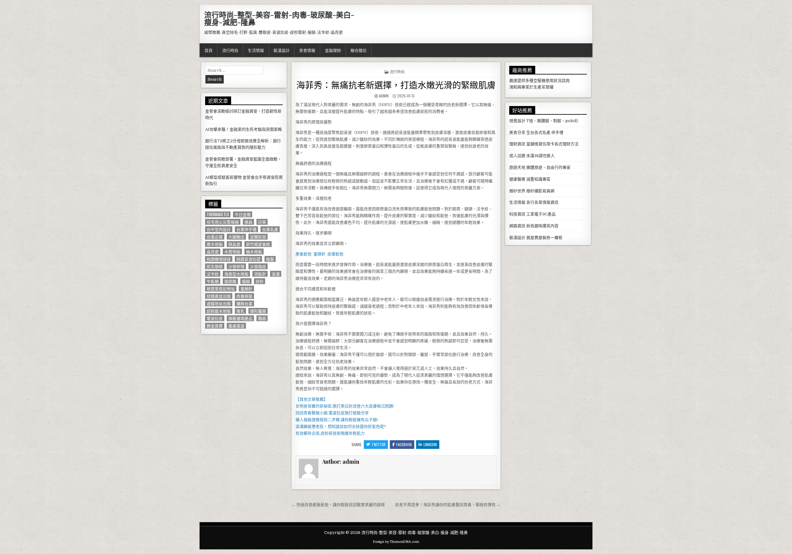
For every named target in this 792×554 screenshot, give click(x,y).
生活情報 (256, 50)
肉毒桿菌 (244, 296)
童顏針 (246, 289)
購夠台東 (244, 303)
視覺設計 (517, 120)
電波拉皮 (215, 318)
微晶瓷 (234, 244)
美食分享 (517, 132)
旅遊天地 (517, 167)
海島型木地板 (236, 274)
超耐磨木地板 (219, 311)
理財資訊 (517, 144)
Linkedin (430, 444)
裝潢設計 (281, 50)
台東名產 (270, 229)
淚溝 (276, 274)
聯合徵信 (359, 50)
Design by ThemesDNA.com (396, 542)
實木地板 (215, 244)
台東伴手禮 (246, 229)
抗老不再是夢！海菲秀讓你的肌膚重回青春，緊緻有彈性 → (448, 504)
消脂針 (260, 274)
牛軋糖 (213, 281)
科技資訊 (517, 214)
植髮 (270, 259)
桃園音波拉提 (248, 259)
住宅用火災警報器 (223, 222)
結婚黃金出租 (219, 296)
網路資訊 (517, 226)
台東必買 (215, 237)
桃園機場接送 (219, 259)
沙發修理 (236, 266)
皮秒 (260, 281)
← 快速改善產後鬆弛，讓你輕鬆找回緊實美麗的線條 (338, 504)
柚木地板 (254, 251)
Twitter (378, 444)
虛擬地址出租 (219, 303)
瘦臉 (246, 281)
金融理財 (333, 50)
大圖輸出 (236, 237)
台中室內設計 (219, 229)
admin (384, 95)
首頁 (208, 50)
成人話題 (517, 155)
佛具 (248, 222)
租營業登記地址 (221, 289)
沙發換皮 (258, 266)
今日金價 (243, 214)
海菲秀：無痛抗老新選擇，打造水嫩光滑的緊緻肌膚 (396, 84)
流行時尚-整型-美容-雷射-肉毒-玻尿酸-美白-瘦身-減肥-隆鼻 (279, 18)
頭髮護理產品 (240, 318)
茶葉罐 (547, 87)
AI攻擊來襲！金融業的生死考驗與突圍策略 (243, 129)
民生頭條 (215, 266)
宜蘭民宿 (258, 237)
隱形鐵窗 (258, 311)
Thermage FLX (218, 214)
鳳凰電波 (236, 326)
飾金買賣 (215, 326)
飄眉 (262, 318)
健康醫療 (517, 179)
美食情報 (307, 50)
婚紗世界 (517, 191)
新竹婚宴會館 (258, 244)
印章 (262, 222)
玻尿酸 (230, 281)
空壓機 (539, 80)
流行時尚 (230, 50)
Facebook (404, 444)
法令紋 (213, 274)
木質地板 (232, 251)
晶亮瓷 (213, 251)
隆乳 (240, 311)
